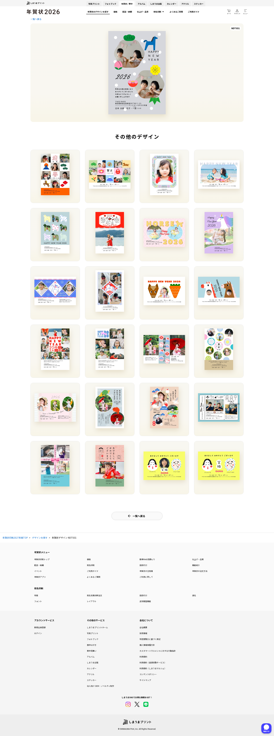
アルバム (141, 3)
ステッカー (198, 3)
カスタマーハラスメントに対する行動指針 (158, 650)
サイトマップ (145, 680)
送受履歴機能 (145, 601)
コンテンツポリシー (148, 674)
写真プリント (92, 633)
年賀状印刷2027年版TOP (15, 537)
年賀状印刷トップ (41, 559)
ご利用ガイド (193, 11)
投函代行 (143, 565)
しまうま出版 (156, 3)
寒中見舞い (91, 650)
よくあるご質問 (176, 11)
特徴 (36, 595)
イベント (38, 571)
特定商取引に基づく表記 (150, 639)
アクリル (185, 3)
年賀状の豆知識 (146, 571)
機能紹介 (196, 565)
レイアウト (91, 601)
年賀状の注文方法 (199, 571)
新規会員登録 (40, 627)
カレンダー (171, 3)
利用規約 (143, 656)
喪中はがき (91, 645)
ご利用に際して (146, 576)
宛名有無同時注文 (94, 595)
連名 (194, 595)
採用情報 (143, 633)
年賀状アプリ (40, 576)
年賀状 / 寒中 (127, 3)
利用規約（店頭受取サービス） (153, 662)
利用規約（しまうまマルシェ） (153, 668)
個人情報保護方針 (147, 645)
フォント (38, 601)
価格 (115, 11)
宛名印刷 (157, 11)
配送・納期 (127, 11)
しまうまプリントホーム (97, 627)
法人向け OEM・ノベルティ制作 (100, 686)
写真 (94, 3)
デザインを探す (40, 537)
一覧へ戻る (36, 19)
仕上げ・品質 (142, 11)
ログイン (38, 633)
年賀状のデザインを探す (98, 11)
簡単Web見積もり (147, 559)
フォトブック (110, 3)
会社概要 (143, 627)
